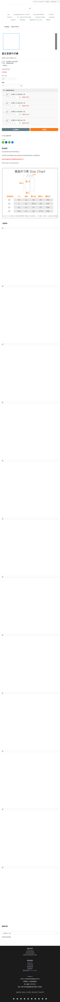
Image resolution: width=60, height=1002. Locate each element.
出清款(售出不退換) (40, 17)
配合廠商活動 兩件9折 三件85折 (22, 14)
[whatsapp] (9, 142)
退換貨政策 (22, 20)
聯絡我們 (30, 968)
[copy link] (12, 142)
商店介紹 (30, 963)
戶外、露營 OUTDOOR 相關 (24, 17)
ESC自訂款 (51, 14)
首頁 (8, 14)
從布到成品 (51, 17)
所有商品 (9, 17)
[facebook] (6, 142)
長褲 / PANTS (15, 27)
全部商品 (6, 27)
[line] (3, 142)
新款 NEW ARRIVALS (39, 14)
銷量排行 (48, 20)
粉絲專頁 (13, 20)
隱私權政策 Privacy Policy (35, 20)
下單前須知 (30, 965)
